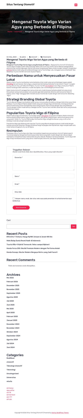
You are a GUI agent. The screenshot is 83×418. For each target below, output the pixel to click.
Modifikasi (10, 358)
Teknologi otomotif (14, 366)
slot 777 (9, 397)
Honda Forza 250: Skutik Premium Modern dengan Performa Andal (33, 248)
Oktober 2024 (12, 332)
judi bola (9, 70)
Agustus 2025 (12, 297)
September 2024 (13, 336)
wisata (9, 381)
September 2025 (13, 293)
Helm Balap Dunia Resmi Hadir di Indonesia (23, 241)
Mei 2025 (10, 309)
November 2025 (13, 289)
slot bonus (10, 388)
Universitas (11, 377)
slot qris (9, 399)
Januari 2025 (12, 320)
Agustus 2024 (12, 340)
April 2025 (11, 313)
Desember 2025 (13, 285)
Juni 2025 (10, 305)
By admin (23, 57)
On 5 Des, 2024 (11, 57)
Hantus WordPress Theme (60, 413)
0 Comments (46, 57)
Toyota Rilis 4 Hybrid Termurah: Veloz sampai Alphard (28, 244)
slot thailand (49, 86)
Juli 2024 (10, 343)
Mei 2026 (10, 278)
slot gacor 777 (46, 116)
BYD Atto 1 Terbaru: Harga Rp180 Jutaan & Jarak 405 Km (29, 237)
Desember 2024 (13, 324)
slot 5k (9, 392)
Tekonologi (11, 370)
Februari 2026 (12, 282)
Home (9, 32)
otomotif (18, 32)
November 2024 (13, 328)
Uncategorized (13, 374)
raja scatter (10, 390)
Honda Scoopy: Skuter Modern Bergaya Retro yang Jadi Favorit (32, 252)
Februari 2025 (12, 316)
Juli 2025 (10, 301)
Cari (9, 220)
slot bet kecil (11, 395)
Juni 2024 (11, 347)
